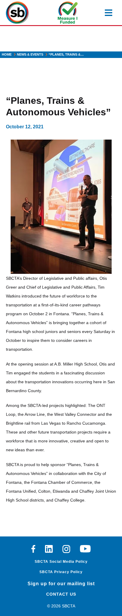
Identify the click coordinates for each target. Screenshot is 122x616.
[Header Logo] (17, 12)
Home (7, 54)
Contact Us (61, 594)
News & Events (30, 54)
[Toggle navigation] (108, 13)
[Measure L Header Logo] (68, 12)
